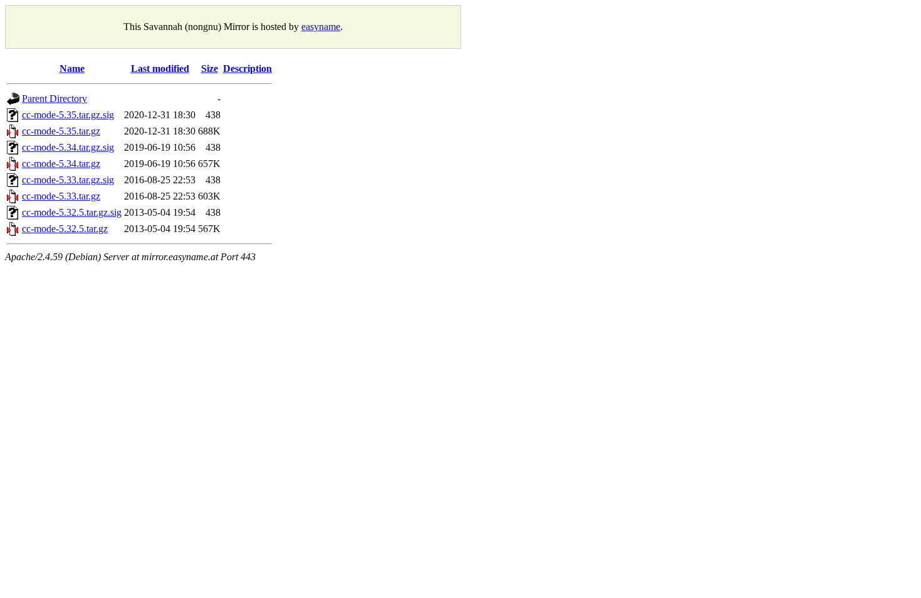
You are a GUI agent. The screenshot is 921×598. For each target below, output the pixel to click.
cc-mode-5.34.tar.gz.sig (68, 147)
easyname (320, 26)
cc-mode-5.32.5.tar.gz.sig (72, 212)
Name (72, 68)
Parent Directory (54, 98)
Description (247, 68)
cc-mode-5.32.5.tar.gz (65, 228)
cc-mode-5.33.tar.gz (61, 196)
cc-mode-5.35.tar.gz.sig (68, 114)
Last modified (160, 68)
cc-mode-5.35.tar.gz (61, 131)
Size (209, 68)
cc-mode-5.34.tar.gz (61, 163)
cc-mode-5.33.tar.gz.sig (68, 180)
